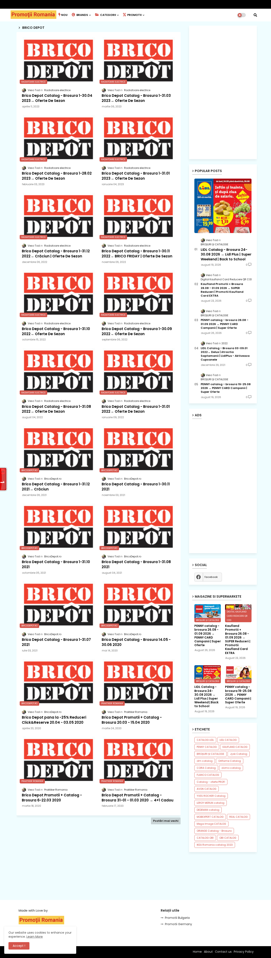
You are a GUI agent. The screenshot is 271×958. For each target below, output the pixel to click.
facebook (211, 577)
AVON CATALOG (206, 789)
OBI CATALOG (227, 838)
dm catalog (205, 761)
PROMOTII (134, 15)
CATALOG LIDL (205, 740)
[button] (255, 15)
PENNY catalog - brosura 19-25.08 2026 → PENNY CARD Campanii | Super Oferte (226, 388)
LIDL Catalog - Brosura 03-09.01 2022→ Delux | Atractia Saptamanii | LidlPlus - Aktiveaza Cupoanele (225, 354)
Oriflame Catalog (229, 761)
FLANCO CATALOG (208, 775)
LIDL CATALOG (228, 740)
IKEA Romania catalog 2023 (215, 845)
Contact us (223, 952)
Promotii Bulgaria (177, 918)
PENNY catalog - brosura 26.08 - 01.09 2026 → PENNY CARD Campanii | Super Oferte (224, 324)
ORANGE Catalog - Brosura (214, 831)
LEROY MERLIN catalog (210, 803)
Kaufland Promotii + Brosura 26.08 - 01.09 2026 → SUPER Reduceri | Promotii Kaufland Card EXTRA (222, 290)
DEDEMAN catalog (208, 810)
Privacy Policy (244, 952)
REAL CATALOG (238, 817)
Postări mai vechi (165, 821)
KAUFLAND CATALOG (235, 747)
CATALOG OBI (205, 838)
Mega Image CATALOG (211, 824)
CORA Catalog (206, 768)
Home (197, 952)
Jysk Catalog (238, 754)
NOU (64, 15)
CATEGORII (108, 15)
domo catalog (231, 768)
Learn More (34, 936)
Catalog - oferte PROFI (211, 782)
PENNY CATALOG (207, 747)
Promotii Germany (178, 924)
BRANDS (82, 15)
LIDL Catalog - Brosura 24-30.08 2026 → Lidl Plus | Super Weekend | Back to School (226, 254)
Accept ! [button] (19, 946)
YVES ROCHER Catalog (211, 796)
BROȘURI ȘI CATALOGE (210, 754)
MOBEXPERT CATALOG (210, 817)
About (208, 952)
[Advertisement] (98, 869)
